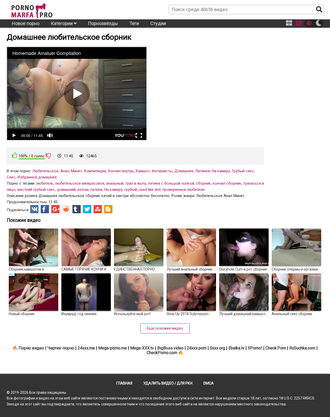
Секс (11, 177)
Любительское (45, 171)
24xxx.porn (197, 348)
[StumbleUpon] (98, 209)
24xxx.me (86, 348)
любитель (44, 183)
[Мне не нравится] (48, 155)
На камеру (221, 171)
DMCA (208, 383)
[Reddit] (66, 209)
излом (82, 189)
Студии (158, 23)
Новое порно (25, 23)
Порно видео (31, 348)
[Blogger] (108, 209)
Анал (64, 171)
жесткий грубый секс (36, 189)
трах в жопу (135, 183)
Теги (134, 23)
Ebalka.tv (236, 348)
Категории (62, 23)
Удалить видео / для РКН (167, 383)
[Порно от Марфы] (39, 9)
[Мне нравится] (15, 155)
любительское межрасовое (79, 183)
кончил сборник (227, 183)
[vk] (34, 209)
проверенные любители (183, 189)
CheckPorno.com (162, 352)
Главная (124, 383)
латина (96, 189)
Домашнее (183, 171)
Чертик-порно (60, 348)
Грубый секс (243, 171)
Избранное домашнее (37, 177)
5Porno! (255, 348)
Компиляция (95, 171)
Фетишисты (162, 171)
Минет (76, 171)
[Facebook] (45, 209)
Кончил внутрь (121, 171)
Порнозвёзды (103, 23)
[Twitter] (87, 209)
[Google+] (55, 209)
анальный (114, 183)
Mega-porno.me (112, 348)
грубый (130, 189)
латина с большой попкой (171, 183)
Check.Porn (276, 348)
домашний (66, 189)
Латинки (202, 171)
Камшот (143, 171)
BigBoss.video (170, 348)
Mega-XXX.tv (142, 348)
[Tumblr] (76, 209)
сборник (203, 183)
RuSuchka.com (302, 348)
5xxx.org (217, 348)
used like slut (150, 189)
